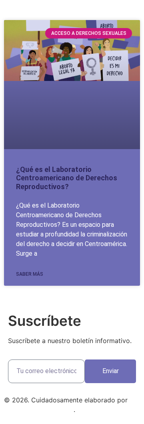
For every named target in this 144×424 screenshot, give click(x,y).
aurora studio (24, 410)
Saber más (29, 274)
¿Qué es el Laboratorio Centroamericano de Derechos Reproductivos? (66, 178)
